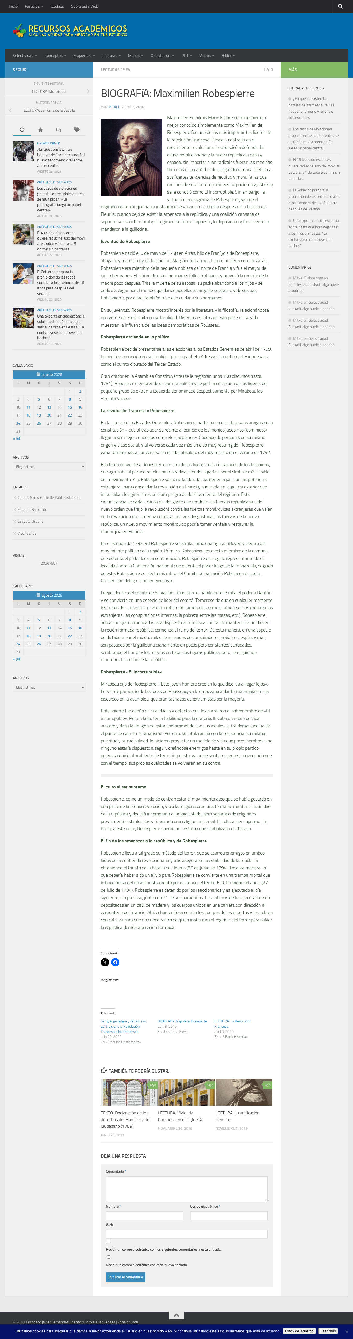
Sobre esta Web (84, 6)
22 (70, 415)
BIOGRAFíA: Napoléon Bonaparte (182, 1021)
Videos (205, 55)
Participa (32, 6)
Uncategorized (48, 143)
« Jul (16, 438)
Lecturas (109, 55)
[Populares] (40, 130)
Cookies (57, 6)
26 (39, 423)
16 (80, 407)
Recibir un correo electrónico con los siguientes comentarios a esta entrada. (163, 1249)
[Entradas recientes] (22, 130)
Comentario (116, 1171)
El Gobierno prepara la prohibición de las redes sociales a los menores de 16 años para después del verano (60, 283)
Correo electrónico (205, 1206)
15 (70, 407)
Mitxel (114, 107)
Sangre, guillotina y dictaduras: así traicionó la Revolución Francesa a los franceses (124, 1026)
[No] (346, 1331)
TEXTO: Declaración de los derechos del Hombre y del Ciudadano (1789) (125, 1119)
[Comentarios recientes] (58, 130)
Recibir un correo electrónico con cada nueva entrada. (147, 1265)
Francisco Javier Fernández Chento (53, 1322)
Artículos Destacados (54, 182)
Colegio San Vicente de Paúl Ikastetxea (48, 497)
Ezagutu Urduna (30, 521)
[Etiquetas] (76, 130)
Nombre (113, 1206)
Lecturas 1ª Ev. (116, 69)
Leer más (328, 1331)
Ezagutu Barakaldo (32, 509)
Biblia (226, 55)
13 (49, 407)
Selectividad (23, 55)
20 (49, 415)
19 (39, 415)
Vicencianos (27, 533)
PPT (185, 55)
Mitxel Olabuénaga (100, 1322)
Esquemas (82, 55)
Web (109, 1225)
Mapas (134, 55)
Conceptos (53, 55)
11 (28, 407)
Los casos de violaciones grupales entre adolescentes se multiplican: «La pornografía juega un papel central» (60, 199)
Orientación (161, 55)
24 (18, 423)
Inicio (13, 6)
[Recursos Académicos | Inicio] (70, 31)
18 (28, 415)
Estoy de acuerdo (299, 1331)
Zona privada (128, 1322)
